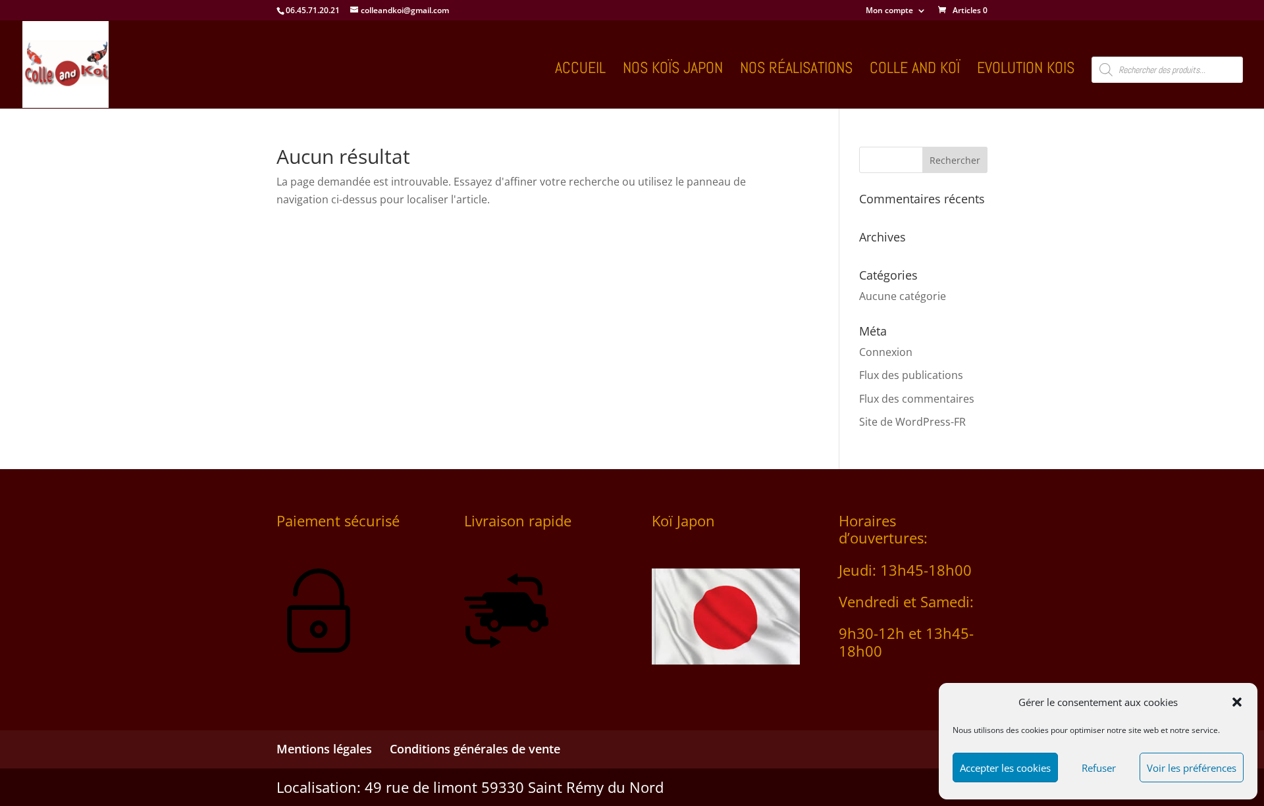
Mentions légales (324, 749)
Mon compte (889, 11)
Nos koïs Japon (673, 70)
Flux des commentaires (916, 398)
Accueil (580, 70)
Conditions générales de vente (475, 749)
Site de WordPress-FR (912, 422)
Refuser (1099, 767)
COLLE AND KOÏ (915, 70)
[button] (1237, 702)
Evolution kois (1025, 70)
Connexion (885, 352)
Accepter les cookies (1005, 767)
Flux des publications (911, 375)
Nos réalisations (796, 70)
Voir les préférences (1191, 767)
